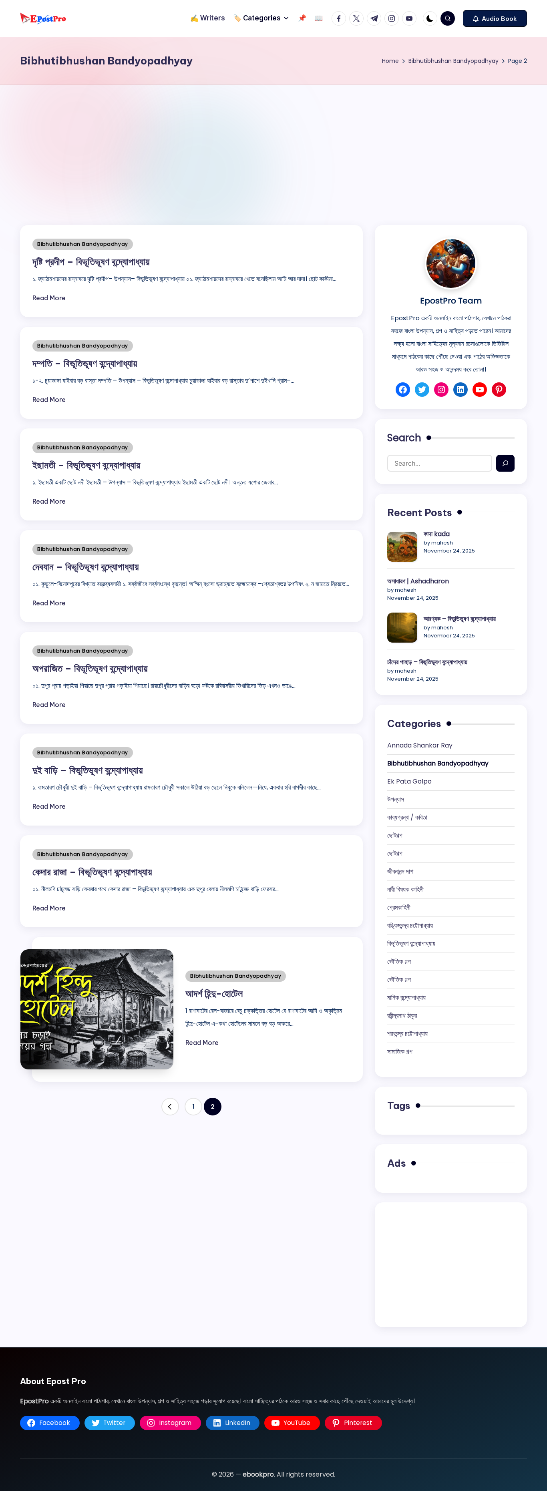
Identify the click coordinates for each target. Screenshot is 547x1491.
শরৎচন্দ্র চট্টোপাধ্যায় (407, 1033)
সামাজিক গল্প (399, 1051)
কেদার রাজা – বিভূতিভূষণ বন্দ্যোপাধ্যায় (92, 872)
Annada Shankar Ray (419, 745)
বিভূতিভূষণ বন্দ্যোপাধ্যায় (411, 943)
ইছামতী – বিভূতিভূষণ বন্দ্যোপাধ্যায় (86, 465)
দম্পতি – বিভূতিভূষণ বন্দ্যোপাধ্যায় (84, 363)
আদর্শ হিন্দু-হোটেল (214, 993)
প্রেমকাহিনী (398, 907)
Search (404, 437)
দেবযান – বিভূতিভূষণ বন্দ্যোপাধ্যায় (85, 567)
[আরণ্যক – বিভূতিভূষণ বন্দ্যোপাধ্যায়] (402, 628)
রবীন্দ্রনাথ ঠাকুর (402, 1015)
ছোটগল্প (394, 835)
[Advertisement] (273, 145)
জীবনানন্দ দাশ (400, 871)
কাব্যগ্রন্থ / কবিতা (407, 817)
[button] (495, 18)
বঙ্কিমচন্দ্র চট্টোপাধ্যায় (410, 925)
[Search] (505, 463)
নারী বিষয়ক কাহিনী (405, 889)
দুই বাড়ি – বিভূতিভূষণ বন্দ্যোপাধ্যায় (87, 770)
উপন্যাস (395, 799)
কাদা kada (437, 534)
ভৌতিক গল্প (399, 961)
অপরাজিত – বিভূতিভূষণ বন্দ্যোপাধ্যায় (89, 668)
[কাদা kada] (402, 547)
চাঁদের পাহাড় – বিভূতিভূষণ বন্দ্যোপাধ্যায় (427, 662)
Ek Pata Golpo (409, 781)
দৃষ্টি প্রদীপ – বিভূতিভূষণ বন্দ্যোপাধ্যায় (90, 261)
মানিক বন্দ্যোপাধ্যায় (406, 997)
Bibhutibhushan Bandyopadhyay (82, 244)
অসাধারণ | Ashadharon (418, 581)
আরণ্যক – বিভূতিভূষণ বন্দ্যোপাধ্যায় (460, 618)
